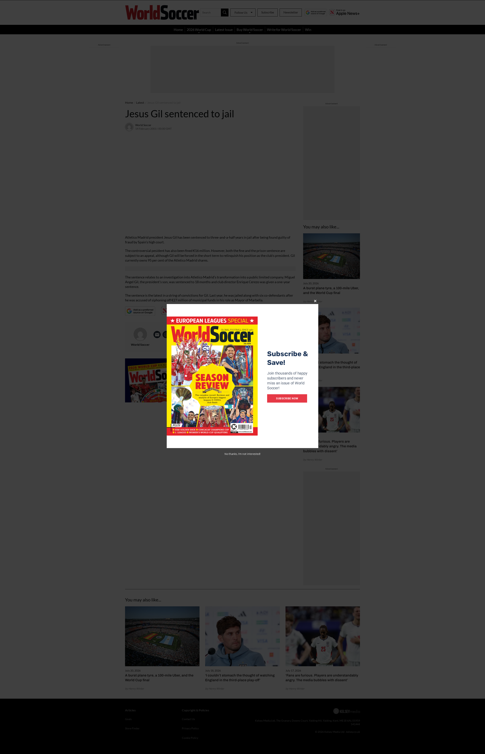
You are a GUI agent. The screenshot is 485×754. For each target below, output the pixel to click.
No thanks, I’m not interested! (242, 454)
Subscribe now (287, 398)
